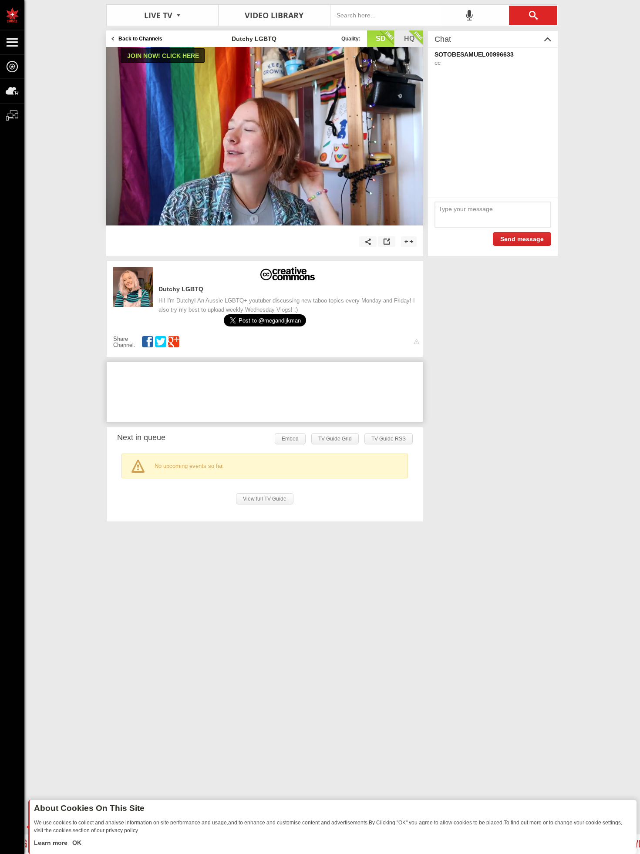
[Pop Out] (386, 241)
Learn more (51, 842)
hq (409, 38)
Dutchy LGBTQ (180, 289)
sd (381, 38)
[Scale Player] (409, 241)
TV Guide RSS (388, 439)
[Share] (368, 241)
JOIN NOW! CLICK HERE (163, 55)
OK (76, 842)
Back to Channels (140, 39)
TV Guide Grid (335, 439)
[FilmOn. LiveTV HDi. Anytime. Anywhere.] (12, 15)
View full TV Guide (264, 499)
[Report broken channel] (416, 342)
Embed (290, 439)
